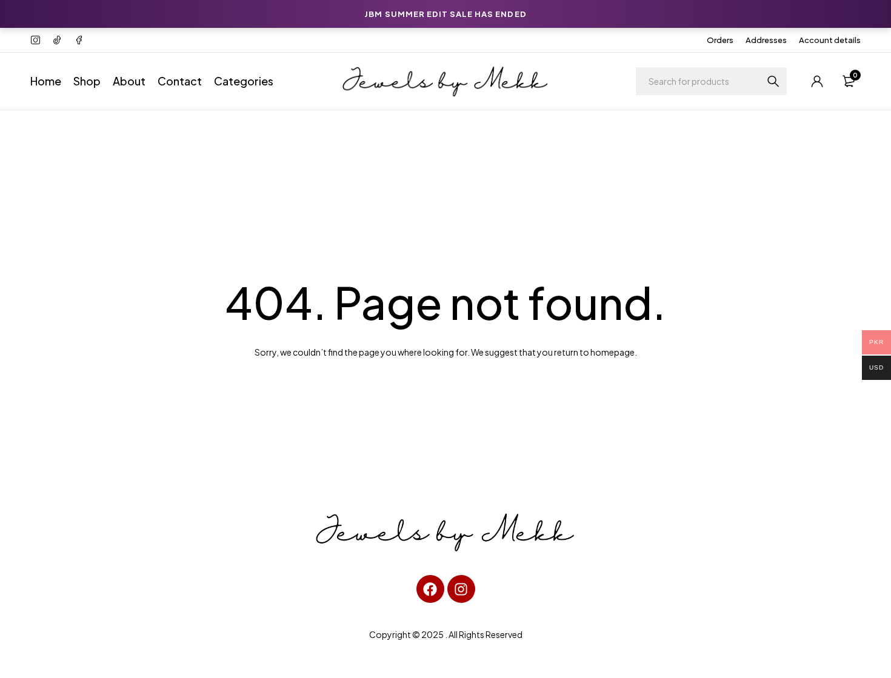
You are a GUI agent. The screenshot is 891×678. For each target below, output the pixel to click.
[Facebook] (430, 589)
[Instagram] (461, 589)
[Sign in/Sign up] (817, 81)
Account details (830, 40)
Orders (720, 40)
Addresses (766, 40)
